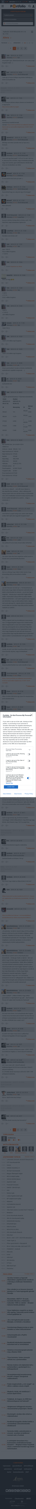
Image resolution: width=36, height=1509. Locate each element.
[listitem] (18, 749)
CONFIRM (10, 787)
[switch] (28, 754)
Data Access (18, 793)
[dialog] (18, 754)
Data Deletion (7, 793)
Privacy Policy (29, 793)
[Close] (32, 715)
